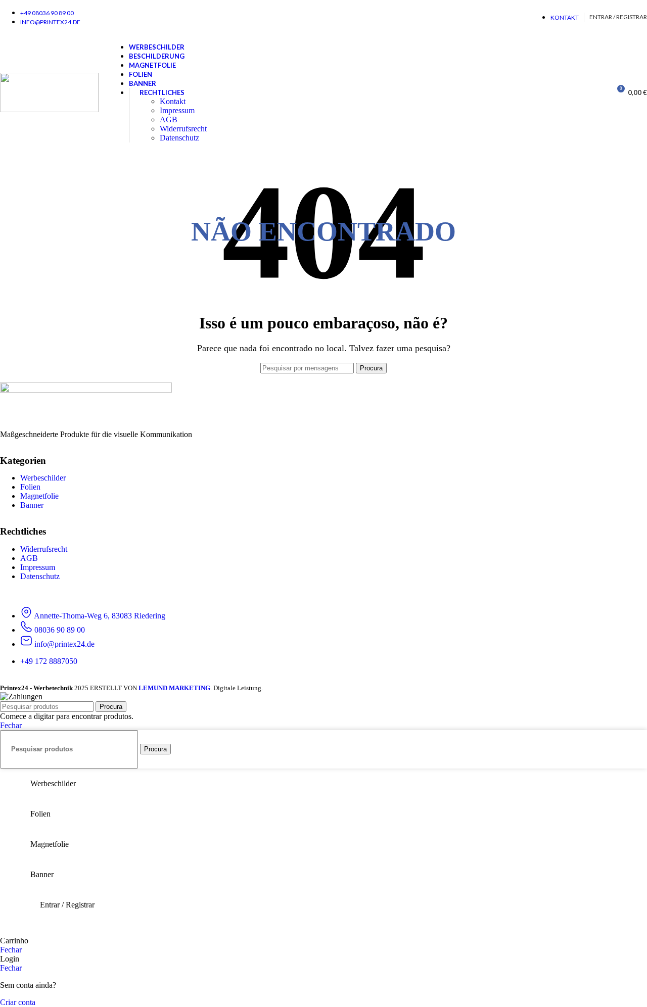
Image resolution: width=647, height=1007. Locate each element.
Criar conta (17, 1002)
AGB (168, 119)
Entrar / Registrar (67, 904)
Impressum (177, 110)
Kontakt (173, 101)
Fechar (11, 725)
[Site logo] (49, 109)
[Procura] (599, 92)
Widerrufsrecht (183, 128)
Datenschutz (179, 137)
